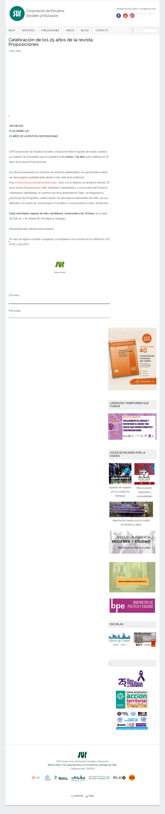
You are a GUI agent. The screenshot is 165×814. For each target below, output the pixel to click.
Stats (91, 796)
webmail (78, 796)
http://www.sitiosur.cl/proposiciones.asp (33, 182)
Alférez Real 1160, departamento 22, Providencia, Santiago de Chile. (82, 765)
